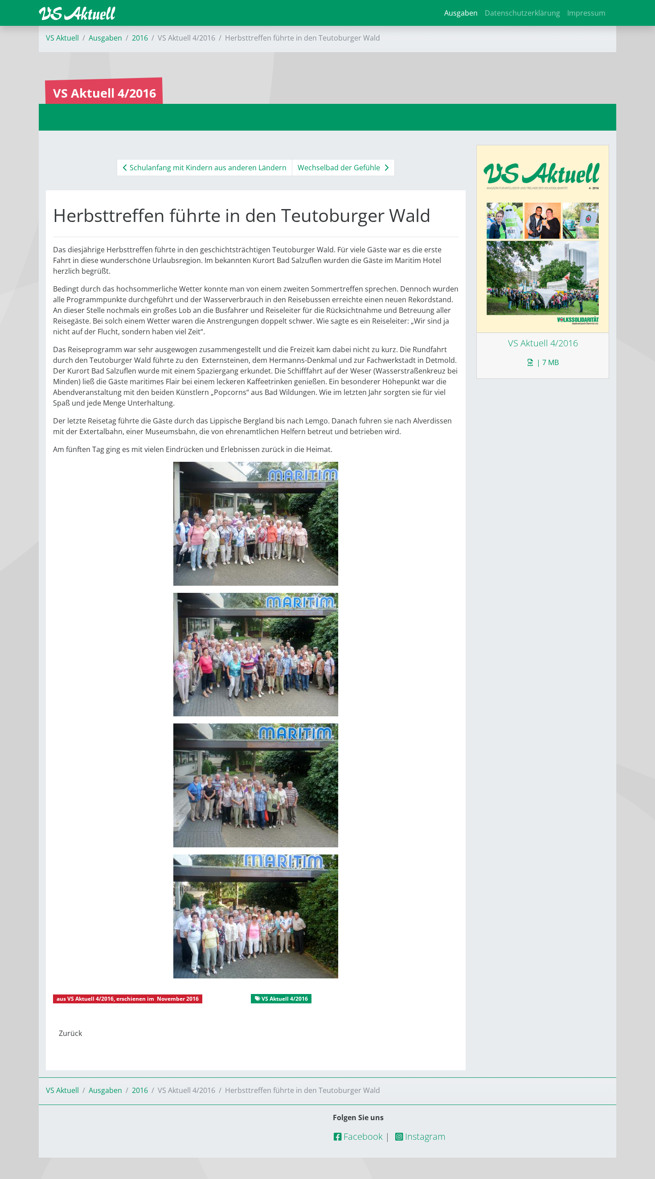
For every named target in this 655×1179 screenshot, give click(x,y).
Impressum (586, 13)
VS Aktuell (62, 38)
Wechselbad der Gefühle (340, 168)
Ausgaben (461, 13)
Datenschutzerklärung (522, 13)
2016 (140, 38)
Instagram (424, 1136)
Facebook (362, 1136)
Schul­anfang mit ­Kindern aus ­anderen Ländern (207, 168)
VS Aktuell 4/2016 (90, 998)
